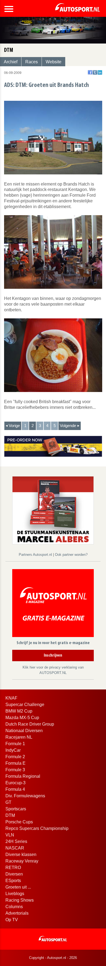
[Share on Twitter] (95, 72)
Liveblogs (14, 893)
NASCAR (14, 848)
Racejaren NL (18, 737)
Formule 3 (15, 769)
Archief (10, 61)
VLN (9, 835)
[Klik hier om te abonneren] (53, 604)
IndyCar (13, 750)
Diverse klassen (20, 854)
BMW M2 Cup (18, 711)
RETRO (13, 867)
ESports (13, 880)
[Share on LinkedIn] (100, 72)
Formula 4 (15, 789)
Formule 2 (15, 756)
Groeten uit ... (18, 887)
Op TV (11, 919)
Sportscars (15, 809)
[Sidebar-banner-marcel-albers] (53, 510)
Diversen (14, 874)
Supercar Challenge (24, 704)
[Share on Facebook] (90, 72)
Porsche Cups (19, 822)
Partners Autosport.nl (36, 555)
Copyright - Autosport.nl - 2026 (53, 958)
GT (8, 802)
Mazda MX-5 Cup (22, 717)
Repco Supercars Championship (36, 828)
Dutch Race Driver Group (29, 724)
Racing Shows (19, 900)
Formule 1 (15, 743)
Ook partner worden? (71, 555)
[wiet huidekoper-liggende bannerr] (53, 446)
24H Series (16, 841)
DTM (10, 815)
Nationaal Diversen (24, 730)
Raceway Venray (21, 861)
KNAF (11, 698)
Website (53, 61)
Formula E (15, 763)
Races (31, 61)
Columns (14, 906)
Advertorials (17, 913)
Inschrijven (53, 655)
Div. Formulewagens (25, 796)
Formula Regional (22, 776)
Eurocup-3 (15, 782)
